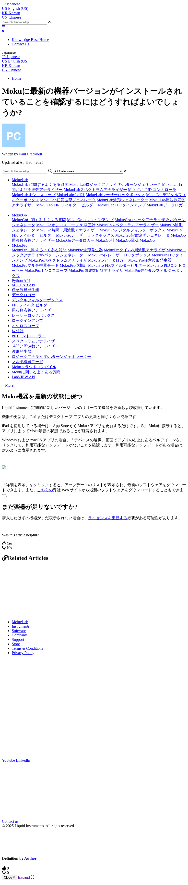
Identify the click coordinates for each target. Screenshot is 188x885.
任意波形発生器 (25, 290)
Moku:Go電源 (127, 240)
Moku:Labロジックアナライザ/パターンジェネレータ (115, 184)
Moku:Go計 (105, 240)
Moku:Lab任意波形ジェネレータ (68, 200)
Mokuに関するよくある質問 (36, 372)
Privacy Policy (23, 653)
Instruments (21, 626)
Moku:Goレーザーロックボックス (85, 235)
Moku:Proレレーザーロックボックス (119, 255)
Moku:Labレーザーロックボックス (115, 195)
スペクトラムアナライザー (35, 341)
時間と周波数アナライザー (35, 346)
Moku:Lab (20, 180)
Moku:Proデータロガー (107, 260)
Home (16, 78)
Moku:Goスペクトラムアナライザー (127, 225)
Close (8, 877)
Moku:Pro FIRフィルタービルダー (117, 265)
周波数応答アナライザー (33, 310)
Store (16, 644)
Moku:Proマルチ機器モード (35, 265)
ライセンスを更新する (107, 518)
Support (18, 639)
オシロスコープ (25, 326)
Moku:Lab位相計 (71, 195)
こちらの (45, 490)
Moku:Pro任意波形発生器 (149, 260)
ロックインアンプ (27, 320)
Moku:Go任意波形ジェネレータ (142, 235)
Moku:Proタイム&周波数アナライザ (134, 250)
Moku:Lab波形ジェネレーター (122, 200)
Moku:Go (19, 215)
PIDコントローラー (29, 336)
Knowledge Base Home (30, 40)
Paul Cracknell (30, 154)
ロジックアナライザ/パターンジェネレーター (51, 356)
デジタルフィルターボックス (37, 300)
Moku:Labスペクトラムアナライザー (95, 190)
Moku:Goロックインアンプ (90, 220)
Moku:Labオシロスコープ (34, 195)
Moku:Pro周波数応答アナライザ (96, 270)
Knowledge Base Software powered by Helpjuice (94, 842)
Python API (21, 280)
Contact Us (20, 44)
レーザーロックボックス (33, 315)
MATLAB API (23, 285)
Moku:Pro (19, 245)
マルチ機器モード (27, 362)
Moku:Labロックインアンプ (122, 205)
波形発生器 (21, 351)
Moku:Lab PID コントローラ (152, 190)
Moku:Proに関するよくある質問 (39, 250)
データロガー (23, 295)
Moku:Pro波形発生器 (85, 250)
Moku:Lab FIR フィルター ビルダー (66, 205)
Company (19, 635)
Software (19, 631)
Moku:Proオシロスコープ (46, 270)
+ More (7, 385)
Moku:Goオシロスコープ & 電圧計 (65, 225)
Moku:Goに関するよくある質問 (39, 220)
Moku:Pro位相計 (73, 265)
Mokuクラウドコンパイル (34, 367)
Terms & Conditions (27, 648)
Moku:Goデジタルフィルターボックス (132, 230)
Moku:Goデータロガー (75, 240)
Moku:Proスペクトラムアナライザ (57, 260)
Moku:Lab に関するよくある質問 (40, 184)
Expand (24, 877)
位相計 (18, 331)
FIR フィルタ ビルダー (31, 305)
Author (30, 858)
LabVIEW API (23, 377)
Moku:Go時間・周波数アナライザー (67, 230)
